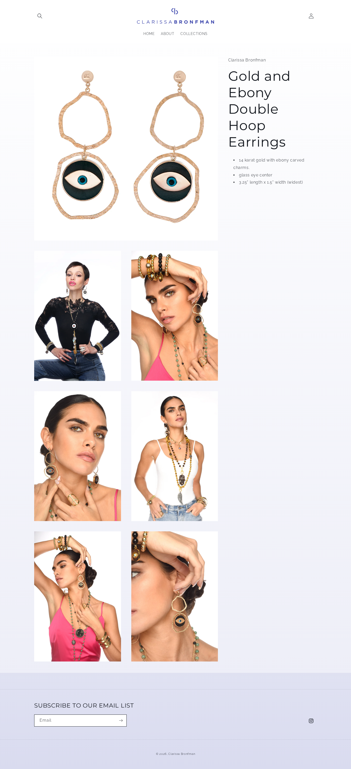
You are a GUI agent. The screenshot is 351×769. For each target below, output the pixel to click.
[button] (39, 16)
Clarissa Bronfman (181, 754)
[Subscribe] (120, 720)
